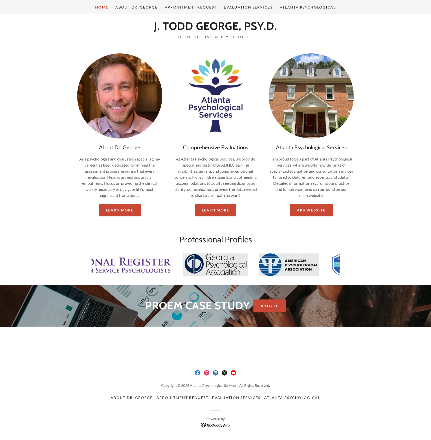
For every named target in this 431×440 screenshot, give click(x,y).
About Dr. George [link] (136, 7)
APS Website (311, 210)
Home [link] (101, 7)
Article (270, 306)
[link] (215, 28)
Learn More (120, 210)
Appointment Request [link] (191, 7)
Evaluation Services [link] (248, 7)
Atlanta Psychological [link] (308, 7)
